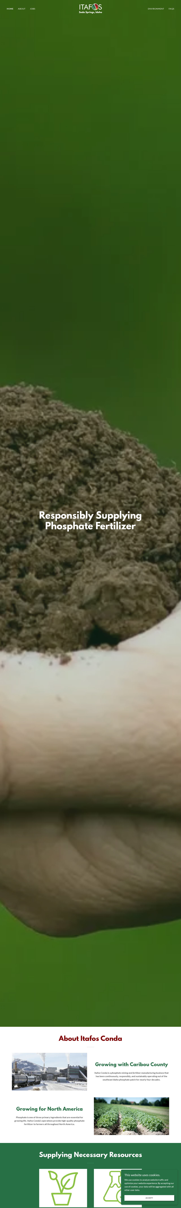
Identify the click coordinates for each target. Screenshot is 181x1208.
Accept (149, 1198)
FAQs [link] (171, 9)
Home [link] (10, 9)
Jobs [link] (32, 9)
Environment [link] (156, 9)
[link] (90, 8)
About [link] (21, 9)
